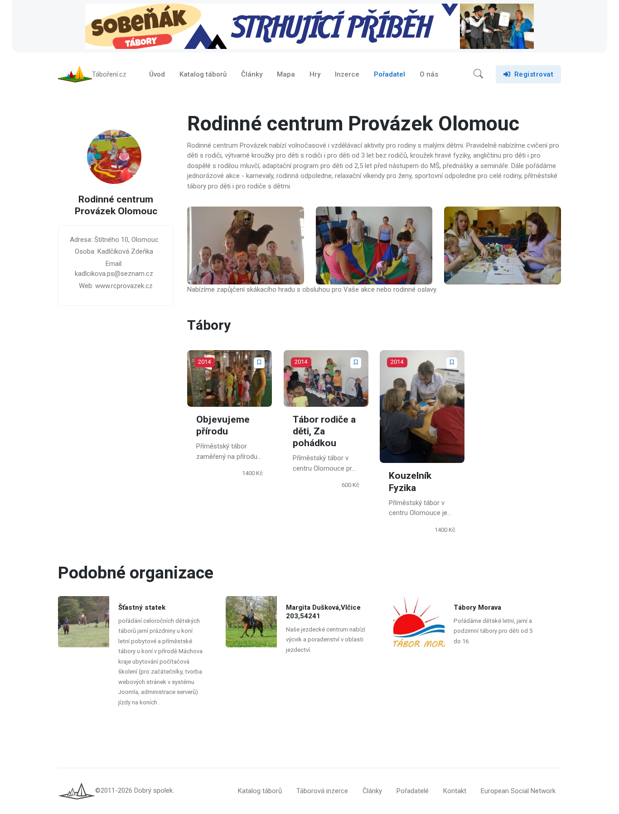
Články (251, 74)
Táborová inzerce (322, 791)
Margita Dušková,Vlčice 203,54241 (323, 611)
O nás (429, 74)
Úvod (157, 74)
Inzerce (347, 74)
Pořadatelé (413, 791)
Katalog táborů (203, 74)
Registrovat (534, 74)
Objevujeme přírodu (223, 425)
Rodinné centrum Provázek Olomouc (116, 206)
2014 (204, 361)
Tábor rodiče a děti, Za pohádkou (324, 431)
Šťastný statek (141, 607)
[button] (478, 74)
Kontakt (454, 791)
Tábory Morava (477, 607)
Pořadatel (389, 74)
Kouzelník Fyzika (410, 482)
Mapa (286, 74)
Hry (315, 74)
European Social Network (518, 791)
